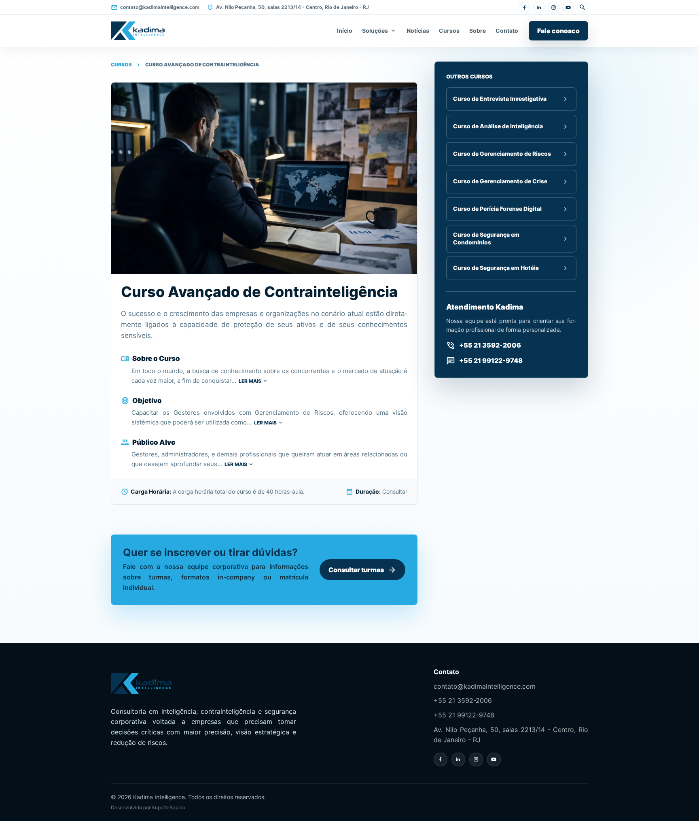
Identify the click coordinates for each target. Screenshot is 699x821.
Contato (507, 30)
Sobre (477, 30)
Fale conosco (558, 31)
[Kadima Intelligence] (138, 30)
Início (344, 30)
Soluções (379, 30)
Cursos (449, 30)
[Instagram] (553, 7)
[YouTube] (568, 7)
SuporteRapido (168, 807)
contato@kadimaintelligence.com (155, 7)
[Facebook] (524, 7)
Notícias (418, 30)
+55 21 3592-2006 (463, 700)
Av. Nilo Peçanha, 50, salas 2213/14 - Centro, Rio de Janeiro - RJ (288, 7)
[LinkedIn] (538, 7)
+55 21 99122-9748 (464, 715)
